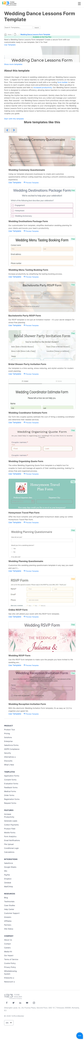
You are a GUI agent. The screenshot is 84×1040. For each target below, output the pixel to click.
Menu (79, 3)
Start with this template (14, 119)
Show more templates (13, 64)
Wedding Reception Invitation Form (27, 704)
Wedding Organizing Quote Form (25, 461)
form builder (63, 82)
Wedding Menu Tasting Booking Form (28, 270)
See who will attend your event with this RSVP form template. (34, 614)
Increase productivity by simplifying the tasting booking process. (35, 274)
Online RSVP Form (18, 610)
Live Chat (79, 1035)
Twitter (13, 1002)
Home (9, 34)
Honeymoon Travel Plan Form (23, 512)
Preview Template (32, 183)
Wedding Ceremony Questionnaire (26, 170)
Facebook (6, 1002)
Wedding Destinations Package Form (28, 221)
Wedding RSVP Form (19, 655)
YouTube (27, 1002)
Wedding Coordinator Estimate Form (27, 412)
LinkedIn (20, 1002)
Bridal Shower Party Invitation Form (27, 364)
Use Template (10, 45)
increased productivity (42, 87)
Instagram (33, 1002)
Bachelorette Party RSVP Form (24, 315)
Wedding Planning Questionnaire (25, 561)
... (17, 34)
